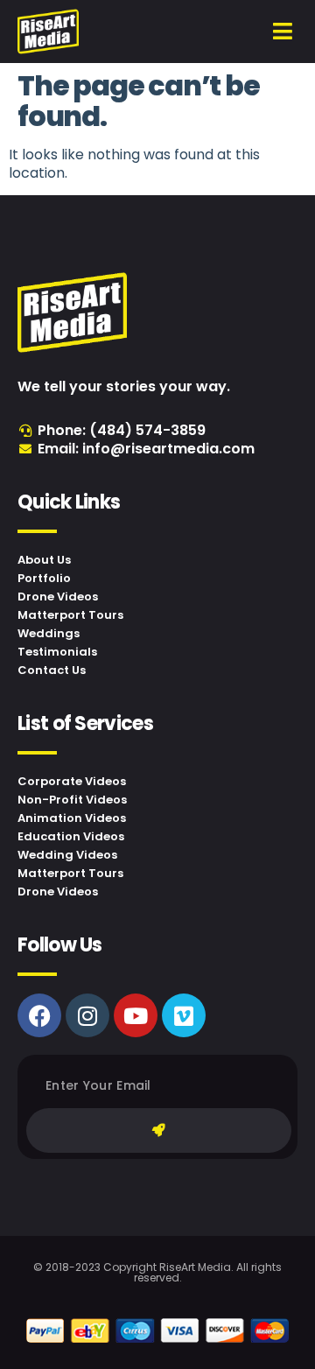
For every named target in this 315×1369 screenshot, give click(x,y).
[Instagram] (87, 1015)
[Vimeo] (184, 1015)
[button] (283, 31)
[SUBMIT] (158, 1130)
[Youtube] (136, 1015)
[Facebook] (39, 1015)
